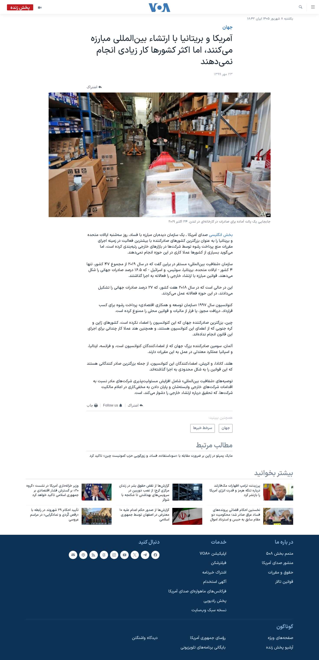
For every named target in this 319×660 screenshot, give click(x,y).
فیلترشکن (218, 563)
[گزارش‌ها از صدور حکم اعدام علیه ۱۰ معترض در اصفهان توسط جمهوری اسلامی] (187, 516)
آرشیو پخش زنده (279, 647)
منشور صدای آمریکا (277, 563)
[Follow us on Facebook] (155, 555)
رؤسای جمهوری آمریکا (207, 638)
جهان (227, 27)
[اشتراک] (73, 555)
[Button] (94, 87)
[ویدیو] (39, 7)
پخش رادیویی (215, 601)
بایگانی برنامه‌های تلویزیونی (203, 647)
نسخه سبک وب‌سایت (208, 610)
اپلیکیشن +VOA (213, 553)
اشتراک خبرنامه (214, 572)
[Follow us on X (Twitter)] (135, 555)
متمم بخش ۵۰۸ (279, 553)
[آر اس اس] (93, 555)
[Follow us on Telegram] (145, 555)
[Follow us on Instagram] (114, 555)
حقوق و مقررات (280, 572)
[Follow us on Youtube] (124, 555)
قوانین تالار (284, 582)
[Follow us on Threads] (104, 555)
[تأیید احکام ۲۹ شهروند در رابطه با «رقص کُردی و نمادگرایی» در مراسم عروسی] (97, 516)
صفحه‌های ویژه (280, 638)
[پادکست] (83, 555)
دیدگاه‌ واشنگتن (145, 638)
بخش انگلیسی (221, 235)
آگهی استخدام (214, 582)
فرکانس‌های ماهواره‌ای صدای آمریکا (197, 591)
